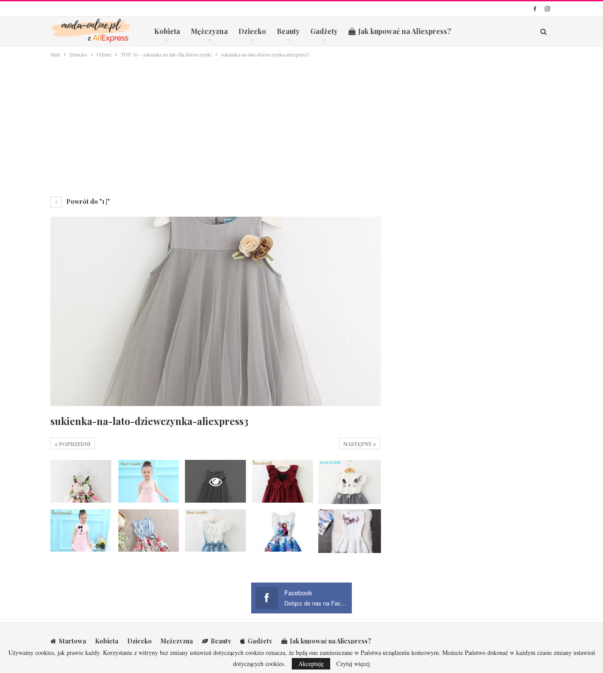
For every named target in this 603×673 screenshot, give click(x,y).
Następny (358, 443)
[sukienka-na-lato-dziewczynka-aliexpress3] (80, 481)
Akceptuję (311, 663)
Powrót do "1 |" (87, 201)
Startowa (72, 641)
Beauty (288, 31)
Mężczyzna (209, 31)
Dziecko (252, 31)
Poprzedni (74, 443)
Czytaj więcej (353, 664)
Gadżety (324, 31)
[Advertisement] (301, 125)
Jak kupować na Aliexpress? (404, 31)
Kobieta (167, 31)
